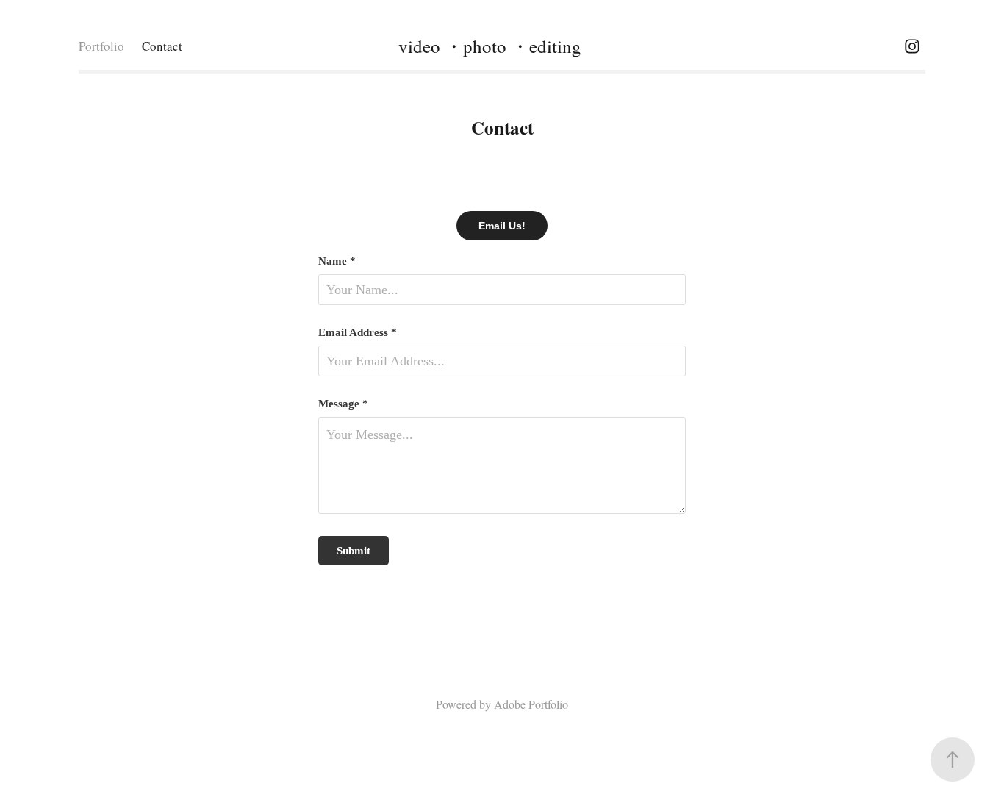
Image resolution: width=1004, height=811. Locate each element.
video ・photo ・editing (489, 46)
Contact (162, 45)
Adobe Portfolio (531, 704)
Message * (343, 404)
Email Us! (502, 226)
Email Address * (357, 332)
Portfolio (101, 45)
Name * (337, 261)
